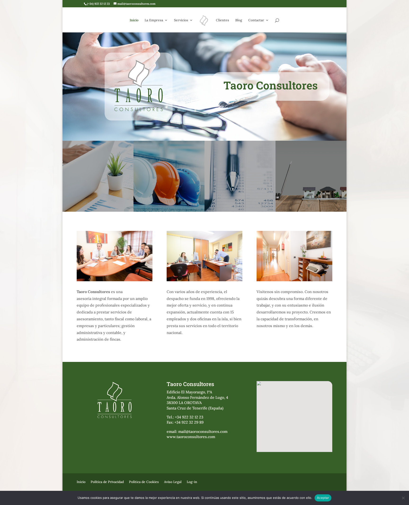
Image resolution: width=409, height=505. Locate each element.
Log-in (192, 481)
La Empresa (154, 20)
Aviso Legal (173, 481)
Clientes (222, 20)
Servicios (181, 20)
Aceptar (323, 498)
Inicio (134, 20)
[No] (403, 498)
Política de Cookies (144, 481)
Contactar (256, 20)
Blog (238, 20)
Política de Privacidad (107, 481)
